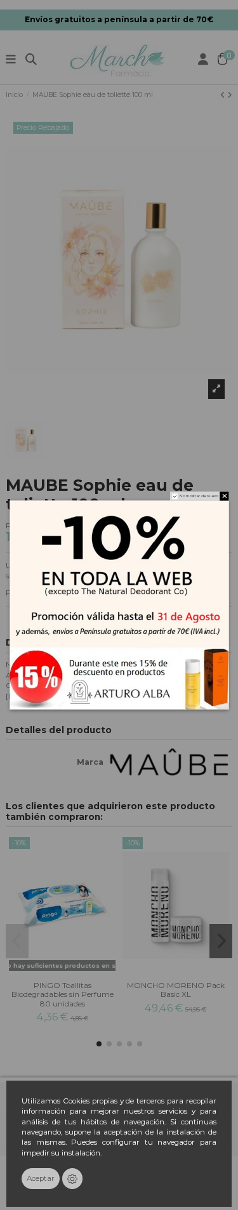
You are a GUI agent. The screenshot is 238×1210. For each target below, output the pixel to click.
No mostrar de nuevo (199, 496)
